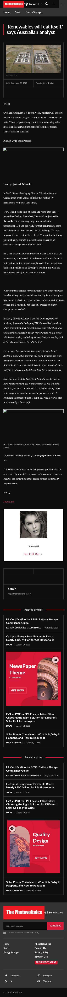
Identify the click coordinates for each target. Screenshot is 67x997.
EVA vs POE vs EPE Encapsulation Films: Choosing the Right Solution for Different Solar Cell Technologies (31, 717)
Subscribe (55, 926)
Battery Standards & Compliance (23, 628)
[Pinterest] (25, 92)
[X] (17, 92)
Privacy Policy (33, 933)
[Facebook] (9, 92)
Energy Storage (14, 743)
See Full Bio (31, 554)
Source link (8, 501)
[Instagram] (39, 976)
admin (12, 589)
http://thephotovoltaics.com (19, 594)
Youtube (47, 981)
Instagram (47, 976)
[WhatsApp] (33, 92)
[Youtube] (39, 981)
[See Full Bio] (41, 554)
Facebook (15, 976)
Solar (9, 645)
